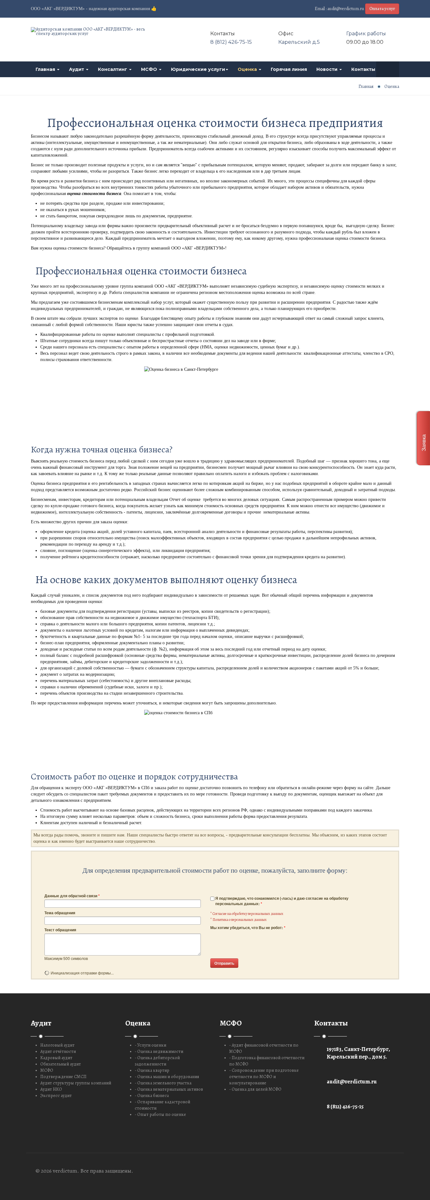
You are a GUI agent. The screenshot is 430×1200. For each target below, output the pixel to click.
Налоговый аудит (57, 1045)
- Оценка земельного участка (163, 1083)
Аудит (77, 69)
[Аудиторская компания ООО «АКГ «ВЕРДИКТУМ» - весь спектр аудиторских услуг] (89, 31)
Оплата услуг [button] (382, 9)
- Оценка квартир (152, 1070)
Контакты (363, 69)
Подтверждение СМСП (63, 1077)
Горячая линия (289, 69)
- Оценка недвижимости (159, 1051)
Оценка (248, 69)
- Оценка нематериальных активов (169, 1089)
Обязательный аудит (60, 1064)
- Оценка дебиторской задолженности (157, 1061)
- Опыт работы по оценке (160, 1114)
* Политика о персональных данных (238, 919)
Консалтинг (113, 69)
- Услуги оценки (150, 1045)
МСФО (149, 69)
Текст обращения (60, 930)
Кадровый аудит (56, 1058)
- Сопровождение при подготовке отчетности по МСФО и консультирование (264, 1076)
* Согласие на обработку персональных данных (246, 913)
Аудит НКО (51, 1089)
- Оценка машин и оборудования (167, 1077)
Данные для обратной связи (72, 896)
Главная (46, 69)
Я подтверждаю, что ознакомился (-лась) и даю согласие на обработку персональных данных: (281, 901)
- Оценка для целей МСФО (255, 1089)
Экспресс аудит (56, 1096)
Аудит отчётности (58, 1051)
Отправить (224, 963)
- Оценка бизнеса (152, 1096)
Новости (327, 69)
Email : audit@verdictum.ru (339, 9)
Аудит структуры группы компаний (75, 1083)
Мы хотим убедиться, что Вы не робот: (248, 927)
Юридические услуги (198, 69)
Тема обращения (59, 913)
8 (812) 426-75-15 (231, 42)
